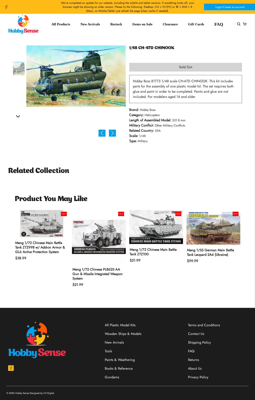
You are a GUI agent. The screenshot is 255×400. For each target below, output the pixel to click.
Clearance (170, 24)
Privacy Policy (198, 377)
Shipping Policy (199, 342)
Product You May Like (51, 199)
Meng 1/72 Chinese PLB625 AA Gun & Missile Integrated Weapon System (98, 274)
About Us (195, 368)
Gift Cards (196, 24)
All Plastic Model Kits (120, 325)
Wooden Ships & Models (123, 333)
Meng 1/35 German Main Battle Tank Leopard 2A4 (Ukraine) (210, 252)
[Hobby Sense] (23, 24)
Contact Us (196, 333)
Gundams (112, 377)
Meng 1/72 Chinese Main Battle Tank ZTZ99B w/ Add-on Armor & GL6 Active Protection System (40, 247)
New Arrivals (90, 24)
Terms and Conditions (204, 325)
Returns (193, 359)
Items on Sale (142, 24)
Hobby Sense (22, 393)
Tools (108, 351)
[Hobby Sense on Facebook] (6, 7)
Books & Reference (119, 368)
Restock (116, 24)
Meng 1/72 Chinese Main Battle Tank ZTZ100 (153, 251)
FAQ (218, 24)
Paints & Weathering (120, 359)
